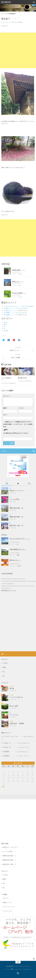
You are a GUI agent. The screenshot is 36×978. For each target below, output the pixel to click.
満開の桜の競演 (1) (16, 517)
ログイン (6, 898)
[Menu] (34, 2)
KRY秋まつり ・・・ (10, 308)
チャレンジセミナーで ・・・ (20, 538)
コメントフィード (9, 907)
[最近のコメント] (29, 484)
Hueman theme (27, 969)
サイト (5, 415)
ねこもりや (26, 306)
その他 (20, 274)
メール (21, 408)
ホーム (6, 322)
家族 (19, 285)
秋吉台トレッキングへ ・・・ (20, 491)
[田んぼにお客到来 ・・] (7, 293)
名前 (5, 408)
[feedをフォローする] (34, 451)
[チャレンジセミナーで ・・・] (4, 540)
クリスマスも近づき (16, 697)
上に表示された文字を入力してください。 (16, 433)
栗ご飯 (12, 688)
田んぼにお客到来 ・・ (19, 293)
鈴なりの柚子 (14, 706)
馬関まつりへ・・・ (18, 281)
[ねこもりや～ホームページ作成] (18, 949)
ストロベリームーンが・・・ (12, 306)
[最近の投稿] (6, 484)
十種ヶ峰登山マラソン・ (18, 549)
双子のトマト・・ (15, 560)
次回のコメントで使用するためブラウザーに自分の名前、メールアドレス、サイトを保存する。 (17, 424)
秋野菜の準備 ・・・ (18, 270)
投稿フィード (7, 902)
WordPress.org (7, 911)
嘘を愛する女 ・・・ (25, 378)
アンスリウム (14, 715)
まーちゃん (6, 22)
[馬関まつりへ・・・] (7, 282)
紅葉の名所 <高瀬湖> (17, 723)
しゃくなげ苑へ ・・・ (18, 499)
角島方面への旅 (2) (16, 525)
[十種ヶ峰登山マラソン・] (4, 551)
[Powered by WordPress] (12, 969)
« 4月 (3, 787)
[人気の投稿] (18, 484)
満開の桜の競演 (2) (16, 508)
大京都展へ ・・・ (10, 312)
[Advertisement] (18, 50)
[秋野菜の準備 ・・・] (7, 271)
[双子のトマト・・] (4, 562)
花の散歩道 (6, 2)
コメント (6, 396)
